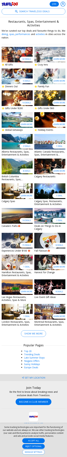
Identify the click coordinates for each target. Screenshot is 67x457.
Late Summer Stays (34, 357)
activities (40, 34)
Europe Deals (31, 367)
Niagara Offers (32, 360)
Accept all (33, 440)
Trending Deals (32, 354)
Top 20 (28, 351)
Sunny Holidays (32, 364)
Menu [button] (62, 4)
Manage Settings (33, 452)
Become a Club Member (33, 401)
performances (22, 34)
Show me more (33, 333)
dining (5, 34)
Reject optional (33, 446)
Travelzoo (10, 4)
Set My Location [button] (35, 377)
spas (11, 34)
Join (54, 4)
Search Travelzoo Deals (34, 11)
